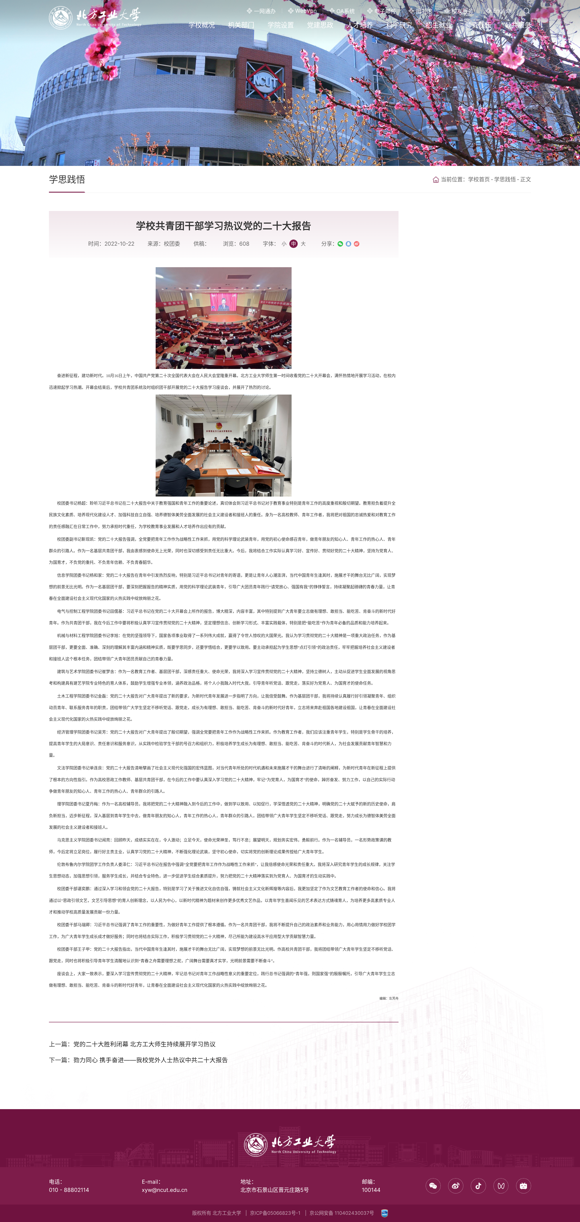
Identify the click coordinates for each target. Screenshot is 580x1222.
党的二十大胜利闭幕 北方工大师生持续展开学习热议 (144, 1044)
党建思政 (320, 25)
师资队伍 (478, 25)
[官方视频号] (501, 1185)
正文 (525, 179)
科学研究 (399, 25)
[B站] (523, 1185)
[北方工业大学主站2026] (95, 17)
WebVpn (306, 10)
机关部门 (241, 25)
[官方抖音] (478, 1185)
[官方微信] (433, 1185)
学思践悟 (505, 179)
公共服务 (518, 25)
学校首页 (479, 179)
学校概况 (201, 25)
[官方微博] (455, 1185)
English (502, 10)
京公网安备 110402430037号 (341, 1213)
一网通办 (265, 11)
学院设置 (281, 25)
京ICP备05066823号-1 (275, 1213)
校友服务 (462, 11)
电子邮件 (385, 11)
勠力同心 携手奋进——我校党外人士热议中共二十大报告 (150, 1060)
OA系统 (345, 11)
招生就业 (439, 25)
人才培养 (360, 25)
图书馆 (424, 11)
